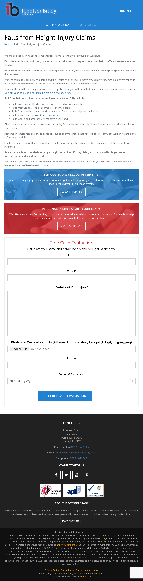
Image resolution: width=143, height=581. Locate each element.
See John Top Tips (71, 191)
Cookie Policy (67, 570)
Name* (71, 255)
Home (7, 44)
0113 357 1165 (60, 25)
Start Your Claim (72, 225)
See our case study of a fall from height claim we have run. (37, 93)
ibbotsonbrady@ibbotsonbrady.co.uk (75, 452)
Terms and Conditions (87, 570)
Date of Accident (71, 374)
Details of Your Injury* (71, 287)
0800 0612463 (78, 458)
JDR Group (86, 576)
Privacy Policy (52, 570)
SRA (104, 541)
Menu (126, 12)
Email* (71, 271)
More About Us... (71, 521)
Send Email (90, 25)
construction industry (46, 115)
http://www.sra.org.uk (67, 544)
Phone (71, 358)
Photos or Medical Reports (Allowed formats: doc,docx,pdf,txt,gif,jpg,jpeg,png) (71, 342)
